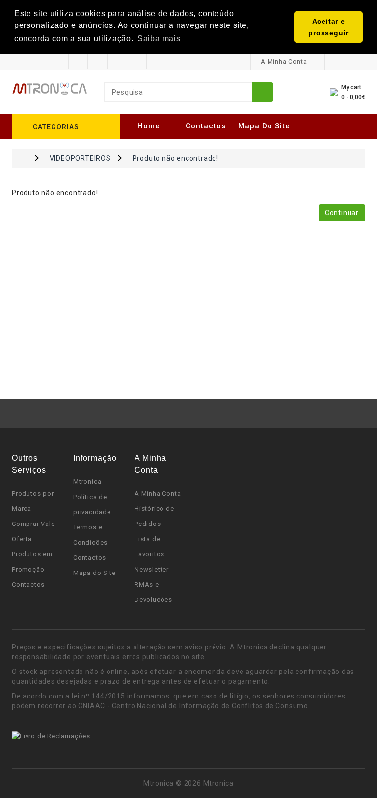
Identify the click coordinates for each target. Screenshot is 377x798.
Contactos (206, 126)
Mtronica (87, 481)
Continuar (342, 213)
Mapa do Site (264, 126)
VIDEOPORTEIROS (80, 158)
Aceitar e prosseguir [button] (328, 27)
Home (148, 126)
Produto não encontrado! (175, 158)
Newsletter (152, 569)
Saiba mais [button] (159, 38)
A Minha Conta (158, 493)
